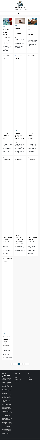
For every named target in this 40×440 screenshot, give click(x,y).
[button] (20, 13)
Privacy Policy (30, 383)
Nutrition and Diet (18, 379)
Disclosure (30, 381)
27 (26, 364)
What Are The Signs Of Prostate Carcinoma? (7, 237)
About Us (29, 377)
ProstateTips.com (20, 7)
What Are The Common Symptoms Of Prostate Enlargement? (6, 340)
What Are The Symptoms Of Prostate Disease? (20, 237)
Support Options (18, 381)
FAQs (4, 26)
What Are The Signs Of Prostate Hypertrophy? (32, 237)
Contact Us (30, 379)
